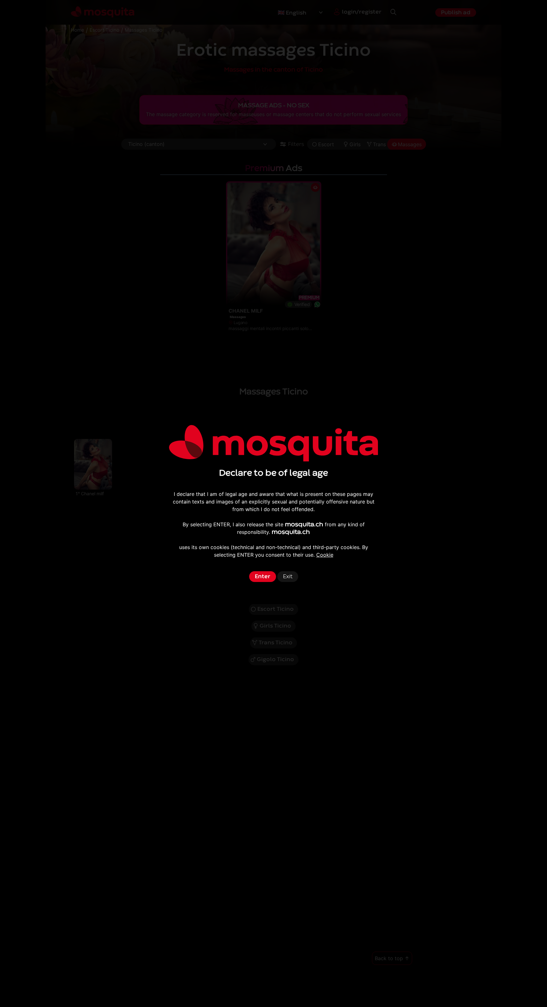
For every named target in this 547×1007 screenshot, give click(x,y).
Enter (262, 576)
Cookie (324, 555)
